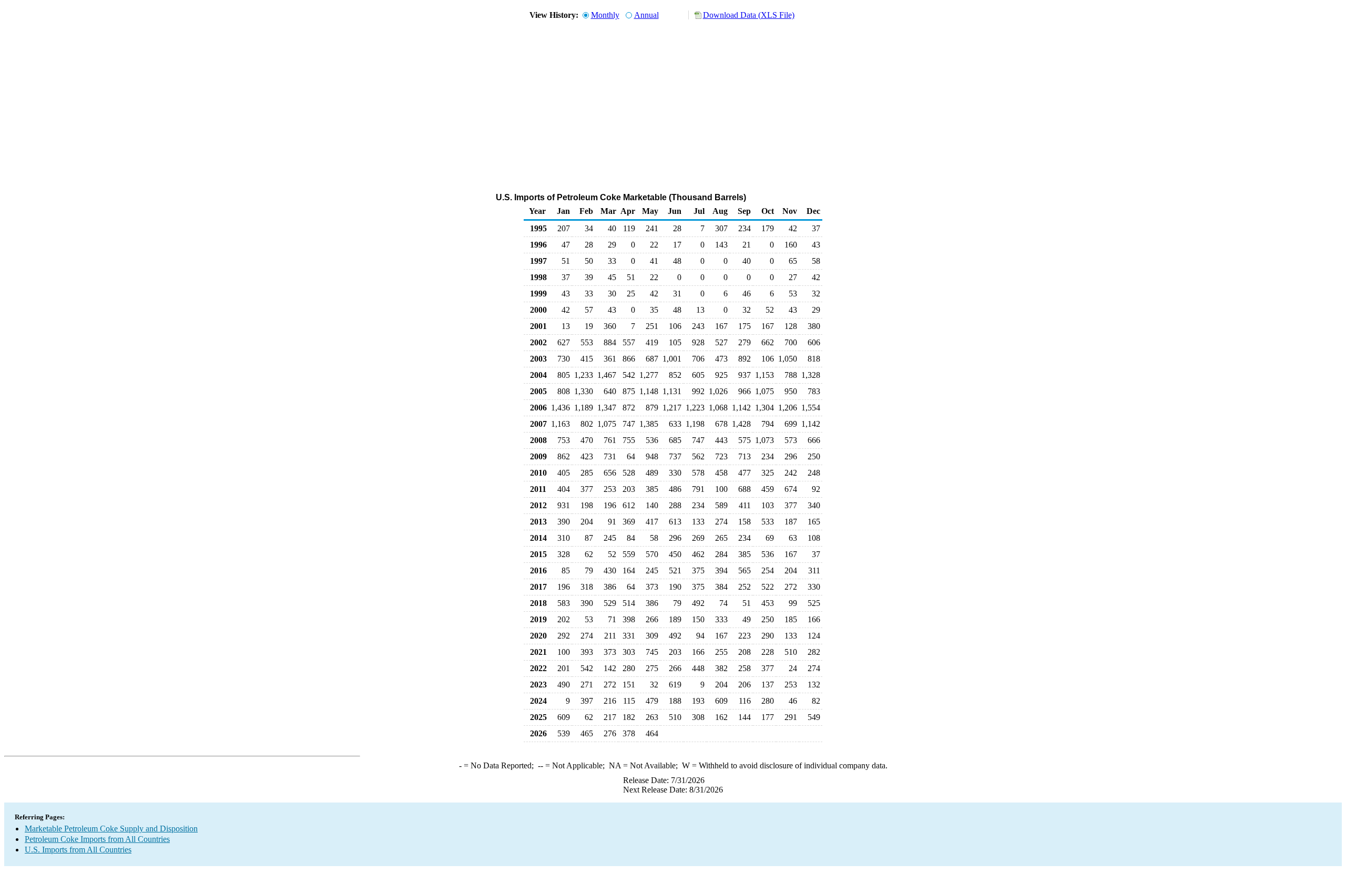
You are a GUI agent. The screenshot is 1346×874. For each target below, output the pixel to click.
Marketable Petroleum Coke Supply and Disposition (111, 828)
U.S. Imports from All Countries (78, 849)
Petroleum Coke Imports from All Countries (97, 839)
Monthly (605, 15)
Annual (646, 15)
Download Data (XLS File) (748, 15)
